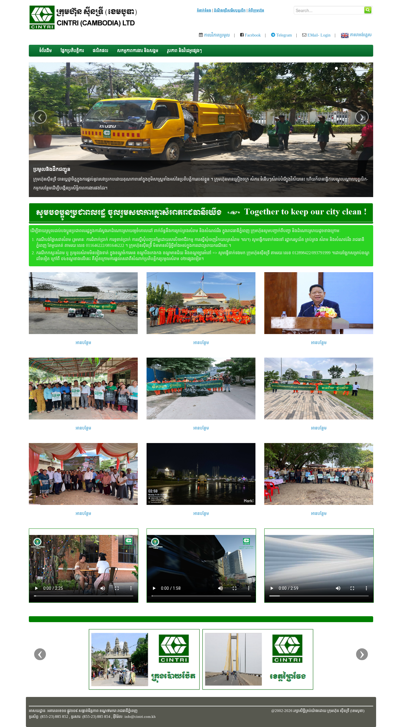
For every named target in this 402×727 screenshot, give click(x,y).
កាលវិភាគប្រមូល (216, 35)
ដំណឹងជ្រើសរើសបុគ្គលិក (230, 10)
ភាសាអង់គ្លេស (360, 35)
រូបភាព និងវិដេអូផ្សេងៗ (184, 50)
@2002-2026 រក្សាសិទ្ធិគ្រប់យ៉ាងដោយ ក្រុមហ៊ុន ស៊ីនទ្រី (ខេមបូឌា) (317, 710)
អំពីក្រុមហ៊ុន (256, 10)
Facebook (252, 35)
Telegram (283, 35)
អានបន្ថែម (83, 343)
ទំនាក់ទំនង (204, 10)
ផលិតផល (100, 50)
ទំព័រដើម (45, 50)
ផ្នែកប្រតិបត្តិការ (72, 50)
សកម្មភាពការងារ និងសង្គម (137, 50)
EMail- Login (318, 35)
